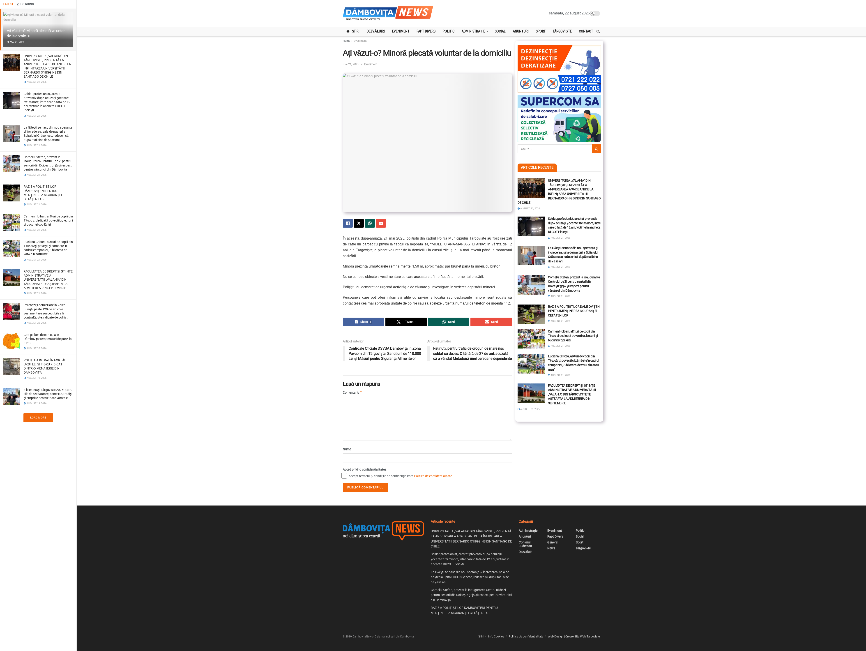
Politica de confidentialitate (433, 476)
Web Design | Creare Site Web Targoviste (574, 636)
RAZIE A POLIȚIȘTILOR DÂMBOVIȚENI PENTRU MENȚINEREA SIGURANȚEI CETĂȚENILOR (574, 311)
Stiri (355, 31)
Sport (541, 31)
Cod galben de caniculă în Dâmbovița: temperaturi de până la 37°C (48, 339)
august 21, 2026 (530, 208)
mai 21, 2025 (351, 64)
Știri (481, 636)
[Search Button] (598, 31)
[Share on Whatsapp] (370, 223)
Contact (586, 31)
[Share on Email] (381, 223)
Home (346, 40)
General (552, 542)
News (551, 548)
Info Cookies (496, 636)
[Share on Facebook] (348, 223)
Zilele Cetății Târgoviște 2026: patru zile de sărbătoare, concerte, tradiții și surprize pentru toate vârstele (48, 394)
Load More (38, 417)
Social (500, 31)
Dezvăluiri (376, 31)
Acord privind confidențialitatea (365, 469)
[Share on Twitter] (359, 223)
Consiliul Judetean (525, 544)
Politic (448, 31)
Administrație (473, 31)
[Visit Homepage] (388, 13)
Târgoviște (562, 31)
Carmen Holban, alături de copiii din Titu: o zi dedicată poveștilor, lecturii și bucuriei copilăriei (48, 220)
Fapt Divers (426, 31)
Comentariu (352, 392)
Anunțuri (521, 31)
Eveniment (400, 31)
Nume (347, 449)
